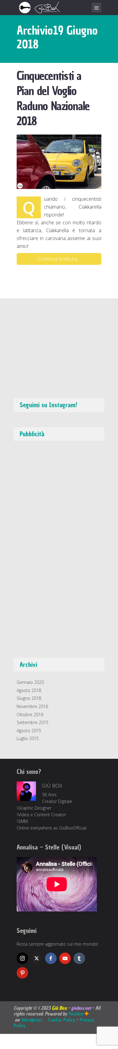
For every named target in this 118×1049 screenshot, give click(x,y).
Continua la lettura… (59, 258)
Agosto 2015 (29, 730)
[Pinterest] (22, 973)
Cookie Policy (61, 1019)
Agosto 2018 (29, 690)
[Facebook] (51, 958)
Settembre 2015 (32, 722)
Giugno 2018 (29, 698)
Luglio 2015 (28, 738)
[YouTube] (65, 958)
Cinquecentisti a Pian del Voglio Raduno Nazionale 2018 (53, 98)
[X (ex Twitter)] (36, 958)
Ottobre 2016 (30, 714)
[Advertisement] (62, 552)
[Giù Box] (40, 7)
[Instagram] (22, 958)
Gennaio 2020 (30, 682)
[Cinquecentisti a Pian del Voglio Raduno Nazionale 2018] (59, 161)
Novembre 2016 (32, 706)
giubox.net (81, 1008)
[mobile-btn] (96, 7)
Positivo (76, 1013)
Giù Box (52, 785)
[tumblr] (79, 958)
